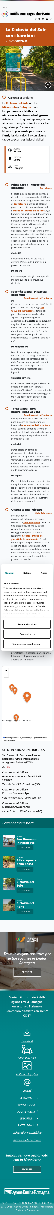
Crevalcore (46, 188)
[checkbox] (17, 97)
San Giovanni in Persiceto (38, 298)
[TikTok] (51, 19)
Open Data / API (27, 1057)
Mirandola (9, 107)
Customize (25, 634)
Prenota (27, 972)
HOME (11, 41)
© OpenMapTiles (38, 737)
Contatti (27, 1090)
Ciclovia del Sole (17, 103)
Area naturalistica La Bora (35, 425)
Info (8, 767)
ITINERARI (21, 41)
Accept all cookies (27, 624)
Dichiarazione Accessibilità (27, 1132)
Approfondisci (25, 847)
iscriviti (27, 1169)
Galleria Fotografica (27, 1074)
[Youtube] (47, 19)
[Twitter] (43, 19)
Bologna (25, 107)
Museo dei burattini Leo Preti (29, 210)
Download (27, 1041)
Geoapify (26, 737)
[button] (15, 691)
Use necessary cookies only (27, 644)
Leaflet (8, 737)
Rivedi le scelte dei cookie (27, 1140)
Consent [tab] (9, 573)
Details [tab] (27, 573)
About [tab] (44, 573)
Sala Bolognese (43, 513)
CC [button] (48, 85)
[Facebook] (36, 19)
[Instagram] (39, 19)
